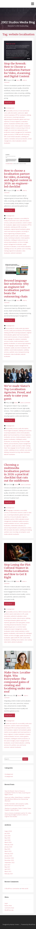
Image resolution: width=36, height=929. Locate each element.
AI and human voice (13, 220)
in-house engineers (15, 121)
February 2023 (9, 853)
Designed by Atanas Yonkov (11, 924)
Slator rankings (26, 446)
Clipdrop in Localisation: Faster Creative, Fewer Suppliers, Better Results (18, 809)
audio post (21, 113)
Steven (18, 80)
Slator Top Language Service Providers (14, 448)
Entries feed (8, 905)
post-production (13, 443)
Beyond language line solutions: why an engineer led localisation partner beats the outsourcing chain (17, 288)
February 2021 (9, 873)
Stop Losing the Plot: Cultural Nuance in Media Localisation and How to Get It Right (17, 571)
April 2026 (7, 840)
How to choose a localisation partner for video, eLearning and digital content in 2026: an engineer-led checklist (18, 178)
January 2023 (8, 856)
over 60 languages (9, 345)
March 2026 (8, 842)
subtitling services (14, 450)
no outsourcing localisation (23, 343)
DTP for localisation (20, 115)
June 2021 (7, 865)
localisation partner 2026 (11, 519)
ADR (19, 612)
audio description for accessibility (15, 723)
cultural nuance (21, 618)
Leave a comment (25, 402)
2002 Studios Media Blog (18, 22)
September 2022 (9, 862)
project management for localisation (21, 132)
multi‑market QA (20, 633)
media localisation (19, 341)
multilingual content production (19, 738)
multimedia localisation (17, 525)
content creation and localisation (20, 725)
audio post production (15, 223)
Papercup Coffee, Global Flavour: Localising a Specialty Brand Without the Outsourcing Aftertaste (17, 799)
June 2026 (7, 835)
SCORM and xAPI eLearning (21, 134)
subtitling (13, 640)
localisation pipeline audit (11, 236)
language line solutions (14, 339)
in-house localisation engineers (18, 517)
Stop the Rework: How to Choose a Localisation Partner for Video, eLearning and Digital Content (17, 70)
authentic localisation (17, 616)
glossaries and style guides (17, 622)
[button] (32, 4)
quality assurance (9, 134)
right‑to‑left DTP (15, 637)
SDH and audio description (11, 530)
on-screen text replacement (16, 130)
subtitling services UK (10, 248)
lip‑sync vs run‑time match (18, 627)
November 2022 (9, 860)
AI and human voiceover (16, 512)
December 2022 (9, 858)
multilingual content (9, 128)
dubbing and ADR (15, 227)
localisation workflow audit (16, 123)
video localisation (17, 141)
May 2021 (7, 867)
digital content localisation (20, 225)
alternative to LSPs (19, 614)
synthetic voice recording (23, 248)
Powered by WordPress (28, 924)
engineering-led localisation (11, 119)
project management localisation (13, 244)
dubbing (28, 618)
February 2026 (9, 844)
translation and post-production (18, 139)
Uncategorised (9, 774)
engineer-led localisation (20, 730)
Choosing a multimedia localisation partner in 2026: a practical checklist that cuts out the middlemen (17, 472)
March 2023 (8, 851)
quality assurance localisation (19, 348)
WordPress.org (9, 910)
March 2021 (8, 871)
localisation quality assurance (20, 521)
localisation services (9, 437)
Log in (6, 903)
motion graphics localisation (22, 126)
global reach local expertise (20, 335)
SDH (5, 136)
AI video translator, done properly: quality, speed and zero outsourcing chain (16, 804)
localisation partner (20, 233)
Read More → (9, 102)
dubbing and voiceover (25, 430)
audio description (12, 113)
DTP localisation (26, 330)
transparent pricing (14, 452)
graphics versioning (21, 231)
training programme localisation (13, 251)
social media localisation (14, 136)
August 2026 (8, 831)
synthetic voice (13, 352)
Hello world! (25, 888)
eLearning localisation (19, 117)
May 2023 (7, 849)
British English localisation (11, 430)
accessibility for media (12, 328)
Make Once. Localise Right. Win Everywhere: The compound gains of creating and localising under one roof (17, 682)
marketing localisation (14, 238)
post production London (24, 528)
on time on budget (23, 242)
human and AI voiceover (10, 337)
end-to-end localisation (23, 433)
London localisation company (22, 734)
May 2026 (7, 838)
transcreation (20, 640)
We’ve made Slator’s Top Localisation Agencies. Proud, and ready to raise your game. (17, 392)
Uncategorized (10, 108)
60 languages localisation (13, 218)
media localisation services (11, 523)
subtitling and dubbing (26, 530)
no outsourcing (19, 128)
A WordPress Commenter (12, 888)
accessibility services (12, 111)
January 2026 (8, 847)
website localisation (16, 253)
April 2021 (7, 869)
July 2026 (7, 833)
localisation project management (13, 629)
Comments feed (9, 908)
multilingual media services (18, 240)
